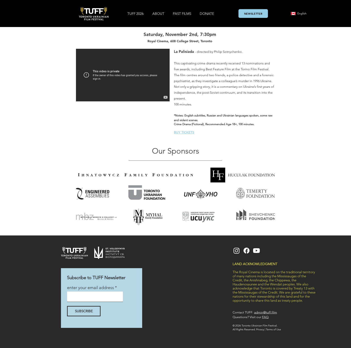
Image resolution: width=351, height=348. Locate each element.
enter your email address (90, 287)
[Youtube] (256, 251)
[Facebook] (246, 251)
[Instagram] (236, 251)
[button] (135, 14)
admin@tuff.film (265, 312)
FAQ (265, 317)
